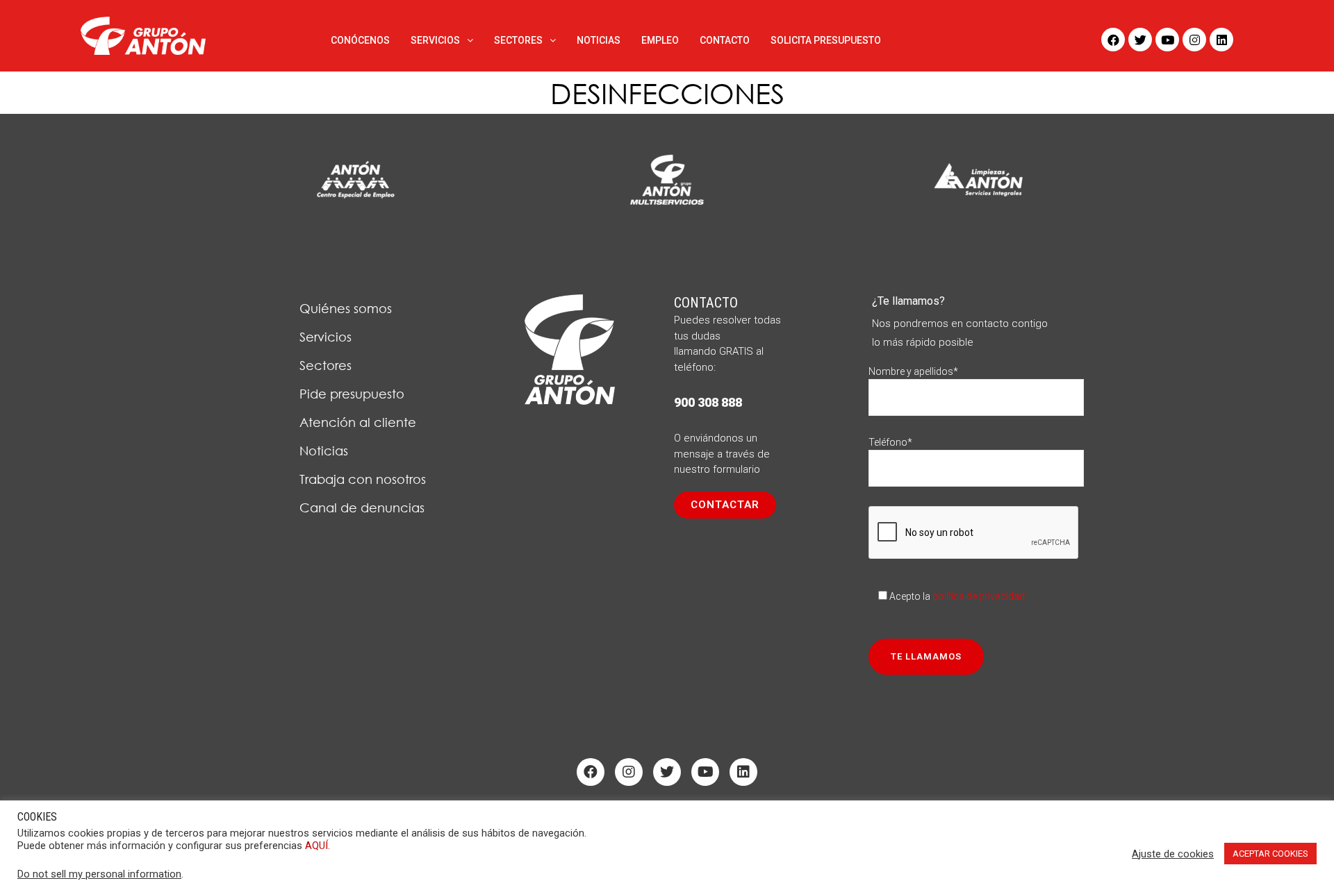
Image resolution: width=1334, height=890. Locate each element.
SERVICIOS (435, 40)
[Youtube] (1167, 39)
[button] (725, 505)
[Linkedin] (1221, 39)
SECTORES (518, 40)
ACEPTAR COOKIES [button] (1270, 853)
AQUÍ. (317, 845)
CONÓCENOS (360, 40)
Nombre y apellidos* (913, 371)
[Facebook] (1113, 39)
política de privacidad (978, 596)
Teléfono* (890, 442)
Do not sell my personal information (99, 874)
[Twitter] (1140, 39)
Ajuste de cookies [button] (1173, 854)
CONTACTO (725, 40)
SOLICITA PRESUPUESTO (826, 40)
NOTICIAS (598, 40)
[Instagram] (1194, 39)
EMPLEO (660, 40)
